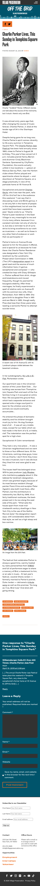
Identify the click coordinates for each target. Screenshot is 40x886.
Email (5, 751)
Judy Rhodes (28, 472)
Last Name (6, 814)
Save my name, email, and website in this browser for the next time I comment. (21, 774)
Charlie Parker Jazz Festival (13, 604)
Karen (26, 51)
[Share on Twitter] (9, 23)
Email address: (8, 819)
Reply (5, 689)
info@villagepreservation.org (12, 848)
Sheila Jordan (20, 611)
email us (34, 839)
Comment (7, 712)
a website (20, 475)
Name (5, 741)
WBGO (31, 565)
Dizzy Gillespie (27, 608)
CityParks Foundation (11, 608)
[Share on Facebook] (5, 23)
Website (6, 761)
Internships (9, 861)
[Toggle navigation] (36, 2)
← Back (5, 29)
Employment (9, 857)
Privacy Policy (30, 880)
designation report (21, 261)
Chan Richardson (21, 601)
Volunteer (8, 864)
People (6, 616)
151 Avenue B (7, 601)
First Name (6, 808)
